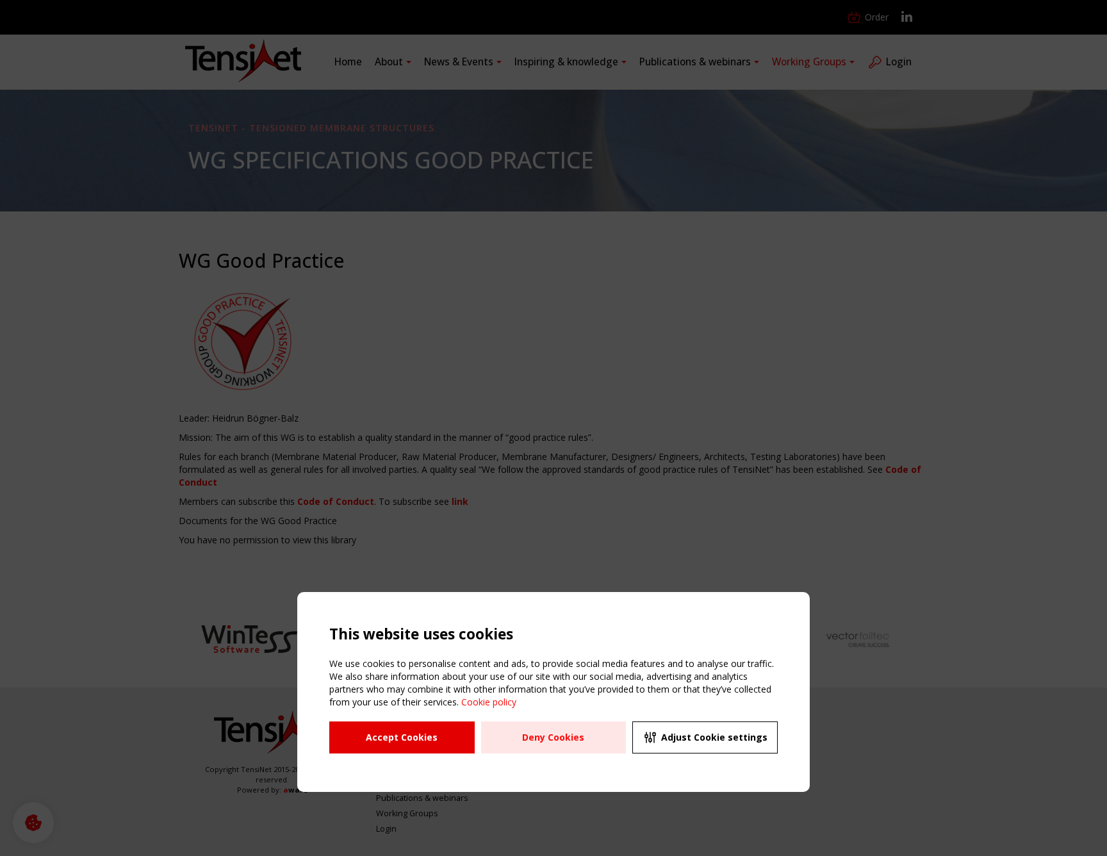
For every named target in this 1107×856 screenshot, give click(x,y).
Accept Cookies (402, 737)
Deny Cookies (553, 737)
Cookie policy (488, 702)
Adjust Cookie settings (714, 737)
